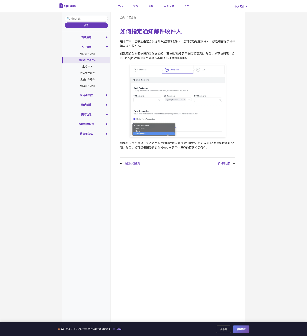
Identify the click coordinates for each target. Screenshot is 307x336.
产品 (120, 6)
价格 (151, 6)
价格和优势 (224, 163)
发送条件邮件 (87, 79)
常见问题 (169, 6)
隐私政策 (117, 329)
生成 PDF (87, 66)
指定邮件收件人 (87, 60)
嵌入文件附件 (87, 73)
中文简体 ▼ (241, 6)
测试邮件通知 (87, 85)
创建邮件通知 (87, 53)
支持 (186, 6)
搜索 (86, 25)
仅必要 (223, 329)
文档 (135, 6)
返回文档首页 (132, 163)
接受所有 (241, 329)
